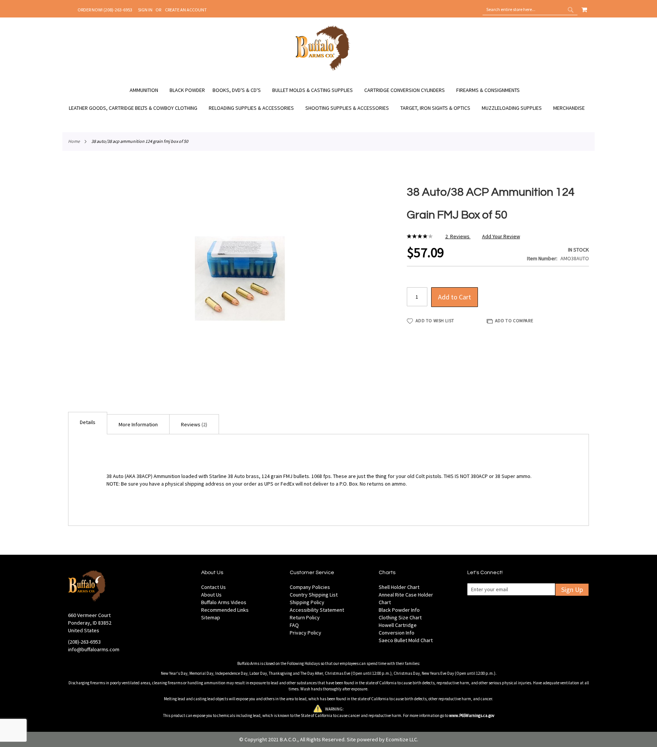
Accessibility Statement (317, 609)
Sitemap (210, 617)
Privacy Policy (305, 632)
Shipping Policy (307, 602)
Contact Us (213, 587)
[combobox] (530, 9)
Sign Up (572, 589)
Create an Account (186, 10)
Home (74, 141)
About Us (211, 594)
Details (87, 422)
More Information (138, 424)
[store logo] (323, 69)
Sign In (145, 10)
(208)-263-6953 (84, 641)
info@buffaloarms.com (93, 649)
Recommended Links (225, 609)
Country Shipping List (314, 594)
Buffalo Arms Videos (223, 602)
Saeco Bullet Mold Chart (406, 640)
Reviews (193, 424)
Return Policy (305, 617)
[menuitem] (148, 90)
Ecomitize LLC (401, 739)
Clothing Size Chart (400, 617)
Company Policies (310, 587)
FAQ (294, 625)
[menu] (328, 99)
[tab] (87, 423)
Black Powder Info (399, 609)
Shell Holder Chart (399, 587)
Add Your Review (501, 236)
